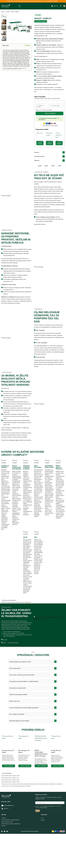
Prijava (37, 810)
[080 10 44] (52, 6)
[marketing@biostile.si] (2, 805)
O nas (42, 818)
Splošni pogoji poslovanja (7, 822)
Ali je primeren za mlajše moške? (17, 688)
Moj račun (3, 825)
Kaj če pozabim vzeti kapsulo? (16, 714)
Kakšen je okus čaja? (14, 701)
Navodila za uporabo (39, 156)
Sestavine (36, 152)
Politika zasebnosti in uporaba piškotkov (10, 820)
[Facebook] (2, 831)
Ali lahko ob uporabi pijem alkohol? (18, 694)
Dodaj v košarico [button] (39, 143)
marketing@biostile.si (9, 805)
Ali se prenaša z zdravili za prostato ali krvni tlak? (21, 674)
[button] (64, 6)
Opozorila (36, 160)
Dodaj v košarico (50, 113)
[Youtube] (7, 831)
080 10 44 (56, 5)
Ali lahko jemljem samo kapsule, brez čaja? (20, 661)
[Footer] (4, 831)
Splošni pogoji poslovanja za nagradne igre (10, 823)
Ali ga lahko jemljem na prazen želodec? (19, 720)
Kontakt (43, 820)
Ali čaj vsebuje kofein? (15, 668)
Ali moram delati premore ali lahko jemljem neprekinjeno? (24, 707)
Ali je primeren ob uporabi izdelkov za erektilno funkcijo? (23, 681)
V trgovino (3, 818)
